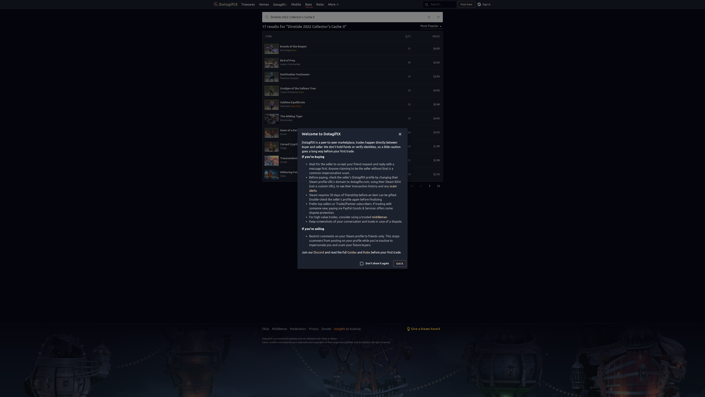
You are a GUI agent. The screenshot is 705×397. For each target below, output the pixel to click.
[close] (400, 134)
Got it (399, 263)
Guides (352, 252)
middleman (379, 217)
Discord (319, 252)
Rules (366, 252)
